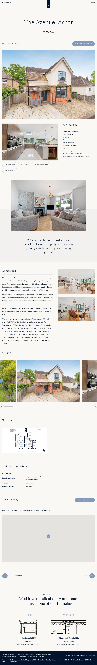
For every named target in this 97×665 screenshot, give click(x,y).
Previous (2, 406)
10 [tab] (88, 406)
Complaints (39, 654)
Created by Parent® (38, 656)
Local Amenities (41, 510)
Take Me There (83, 500)
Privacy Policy (20, 654)
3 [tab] (26, 406)
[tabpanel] (48, 381)
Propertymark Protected (9, 656)
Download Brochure (41, 164)
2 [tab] (17, 406)
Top (86, 576)
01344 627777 (28, 641)
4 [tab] (35, 406)
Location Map (10, 164)
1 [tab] (8, 406)
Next (95, 406)
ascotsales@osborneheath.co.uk (28, 644)
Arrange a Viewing (82, 43)
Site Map (47, 654)
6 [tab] (52, 406)
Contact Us (6, 3)
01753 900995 (69, 641)
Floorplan (24, 164)
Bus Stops (15, 510)
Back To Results (15, 576)
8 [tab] (70, 406)
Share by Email (10, 170)
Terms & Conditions (8, 654)
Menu (92, 3)
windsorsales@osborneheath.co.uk (69, 644)
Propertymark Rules (25, 656)
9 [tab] (79, 406)
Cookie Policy (30, 654)
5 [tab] (44, 406)
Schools (4, 510)
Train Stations (27, 510)
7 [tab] (61, 406)
